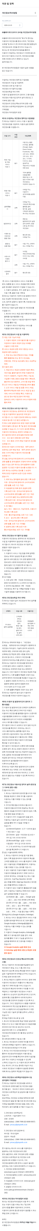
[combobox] (19, 13)
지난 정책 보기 (6, 21)
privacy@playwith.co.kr (18, 1125)
